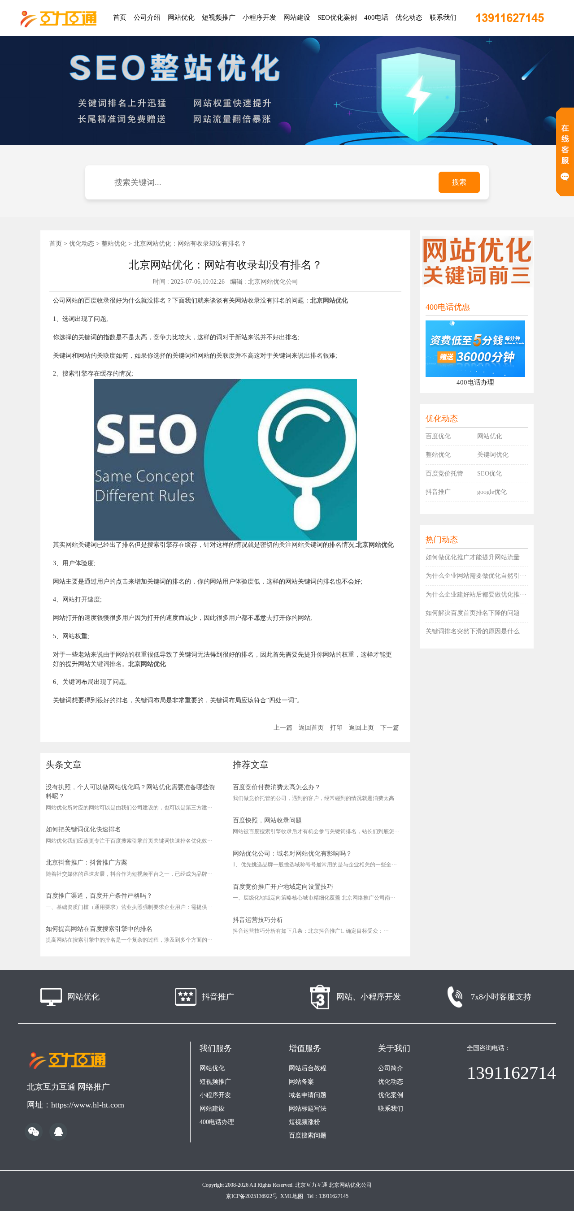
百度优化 (438, 436)
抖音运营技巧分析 (258, 920)
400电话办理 (217, 1122)
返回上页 (361, 727)
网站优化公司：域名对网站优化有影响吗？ (292, 853)
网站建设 (296, 17)
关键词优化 (493, 454)
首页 (119, 17)
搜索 (459, 182)
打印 (336, 727)
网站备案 (301, 1081)
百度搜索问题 (307, 1135)
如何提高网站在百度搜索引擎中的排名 (99, 929)
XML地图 (291, 1196)
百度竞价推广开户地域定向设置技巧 (283, 886)
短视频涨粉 (304, 1122)
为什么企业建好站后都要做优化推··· (476, 594)
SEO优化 (489, 473)
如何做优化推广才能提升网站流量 (473, 557)
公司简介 (390, 1068)
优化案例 (390, 1095)
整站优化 (113, 243)
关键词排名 (106, 664)
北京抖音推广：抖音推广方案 (86, 862)
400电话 (376, 17)
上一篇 (283, 727)
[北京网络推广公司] (58, 18)
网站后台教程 (307, 1068)
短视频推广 (218, 17)
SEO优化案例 (337, 17)
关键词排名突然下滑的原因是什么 (473, 631)
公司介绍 (147, 17)
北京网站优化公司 (350, 1185)
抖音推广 (438, 492)
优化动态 (409, 17)
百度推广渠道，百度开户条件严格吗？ (99, 895)
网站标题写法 (307, 1108)
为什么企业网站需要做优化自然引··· (476, 575)
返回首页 (311, 727)
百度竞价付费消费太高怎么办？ (277, 787)
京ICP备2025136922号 (252, 1196)
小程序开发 (259, 17)
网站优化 (181, 17)
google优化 (492, 492)
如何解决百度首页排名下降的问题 (473, 613)
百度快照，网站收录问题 (267, 820)
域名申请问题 (307, 1095)
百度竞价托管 (444, 473)
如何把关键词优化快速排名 (83, 829)
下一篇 (389, 727)
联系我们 (443, 17)
